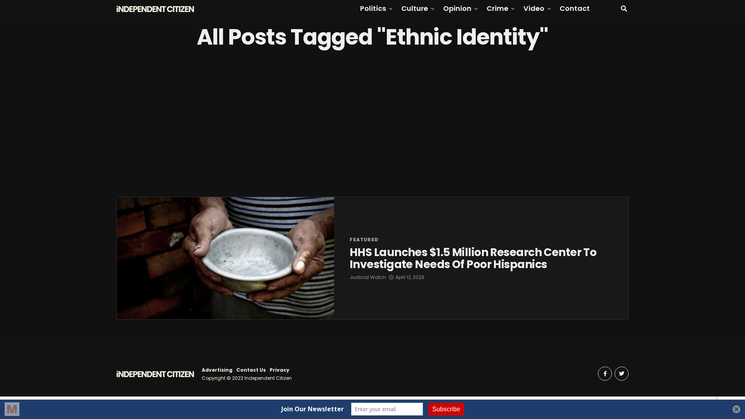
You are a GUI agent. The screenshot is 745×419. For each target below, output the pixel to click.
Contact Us (251, 370)
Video (533, 8)
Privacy (279, 370)
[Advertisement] (372, 123)
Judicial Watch (368, 277)
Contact (575, 8)
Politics (373, 8)
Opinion (457, 8)
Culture (414, 8)
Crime (497, 8)
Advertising (217, 370)
